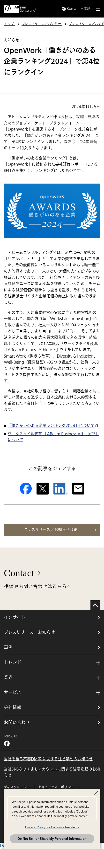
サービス (12, 692)
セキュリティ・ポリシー (56, 787)
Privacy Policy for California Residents (52, 827)
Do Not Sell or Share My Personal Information (52, 838)
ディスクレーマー (17, 787)
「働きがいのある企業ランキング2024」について (51, 426)
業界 (8, 677)
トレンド (12, 662)
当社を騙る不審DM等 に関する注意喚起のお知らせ (48, 759)
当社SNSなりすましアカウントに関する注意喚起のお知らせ (52, 772)
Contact (19, 572)
